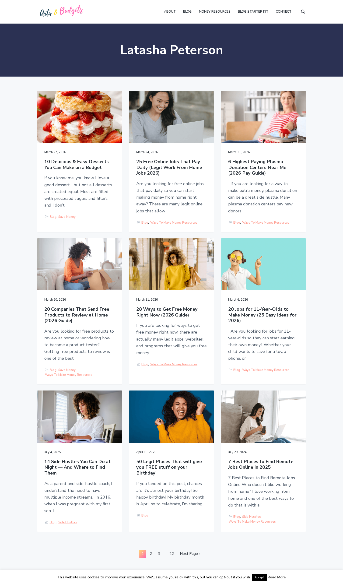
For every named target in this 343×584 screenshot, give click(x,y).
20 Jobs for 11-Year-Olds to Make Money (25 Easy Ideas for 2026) (262, 315)
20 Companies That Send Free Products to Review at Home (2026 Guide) (76, 315)
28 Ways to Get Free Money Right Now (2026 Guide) (167, 312)
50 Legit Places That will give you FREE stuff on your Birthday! (169, 467)
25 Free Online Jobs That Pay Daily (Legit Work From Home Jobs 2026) (169, 167)
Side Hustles (67, 522)
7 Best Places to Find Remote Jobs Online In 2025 (260, 464)
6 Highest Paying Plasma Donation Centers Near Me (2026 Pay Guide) (257, 167)
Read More (277, 577)
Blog (53, 217)
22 (171, 554)
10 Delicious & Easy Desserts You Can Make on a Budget (76, 164)
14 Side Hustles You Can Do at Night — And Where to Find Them (77, 467)
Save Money (67, 217)
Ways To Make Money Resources (173, 223)
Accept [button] (259, 577)
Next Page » (190, 554)
